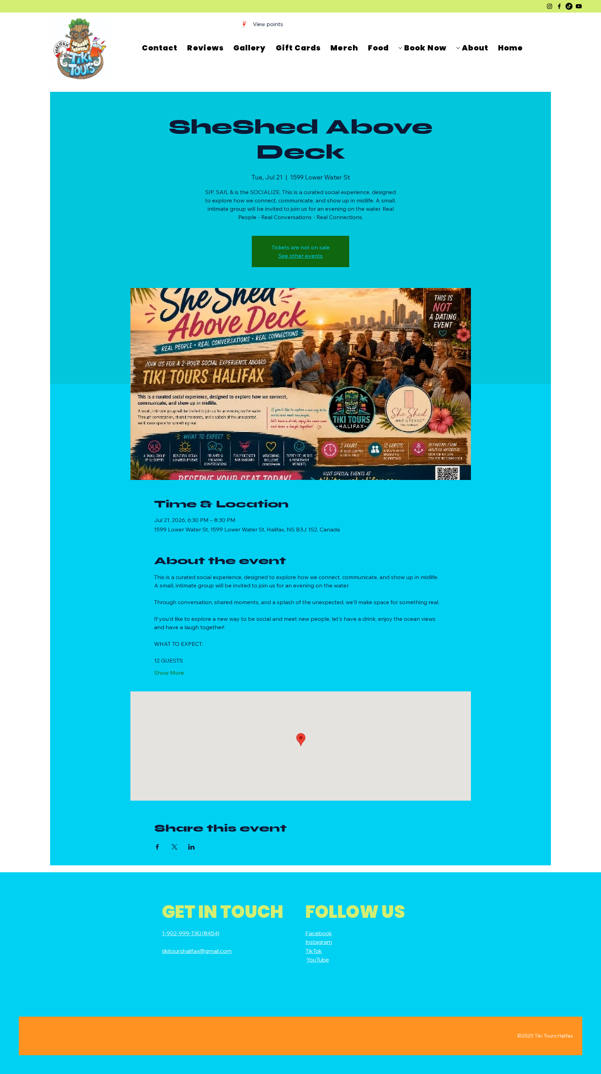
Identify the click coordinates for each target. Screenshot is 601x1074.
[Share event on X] (174, 847)
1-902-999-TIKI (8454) (190, 933)
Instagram (318, 941)
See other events (300, 255)
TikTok (313, 950)
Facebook (318, 933)
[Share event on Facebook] (157, 847)
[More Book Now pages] (400, 48)
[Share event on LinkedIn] (191, 847)
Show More (169, 672)
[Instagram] (549, 6)
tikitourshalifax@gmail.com (197, 950)
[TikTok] (569, 6)
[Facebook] (559, 6)
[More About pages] (458, 48)
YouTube (317, 959)
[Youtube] (578, 6)
